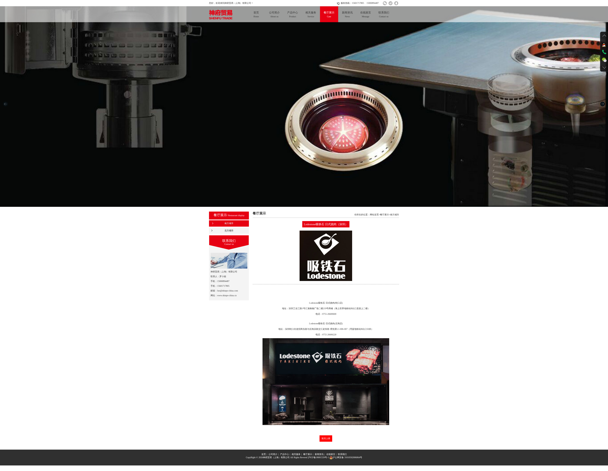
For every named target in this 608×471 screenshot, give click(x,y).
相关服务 (296, 454)
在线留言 (330, 454)
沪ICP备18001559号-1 (318, 457)
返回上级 (325, 438)
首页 (263, 454)
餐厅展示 (307, 454)
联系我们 (342, 454)
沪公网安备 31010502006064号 (347, 457)
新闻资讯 (319, 454)
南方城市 (229, 223)
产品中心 (284, 454)
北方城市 (229, 230)
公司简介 (273, 454)
